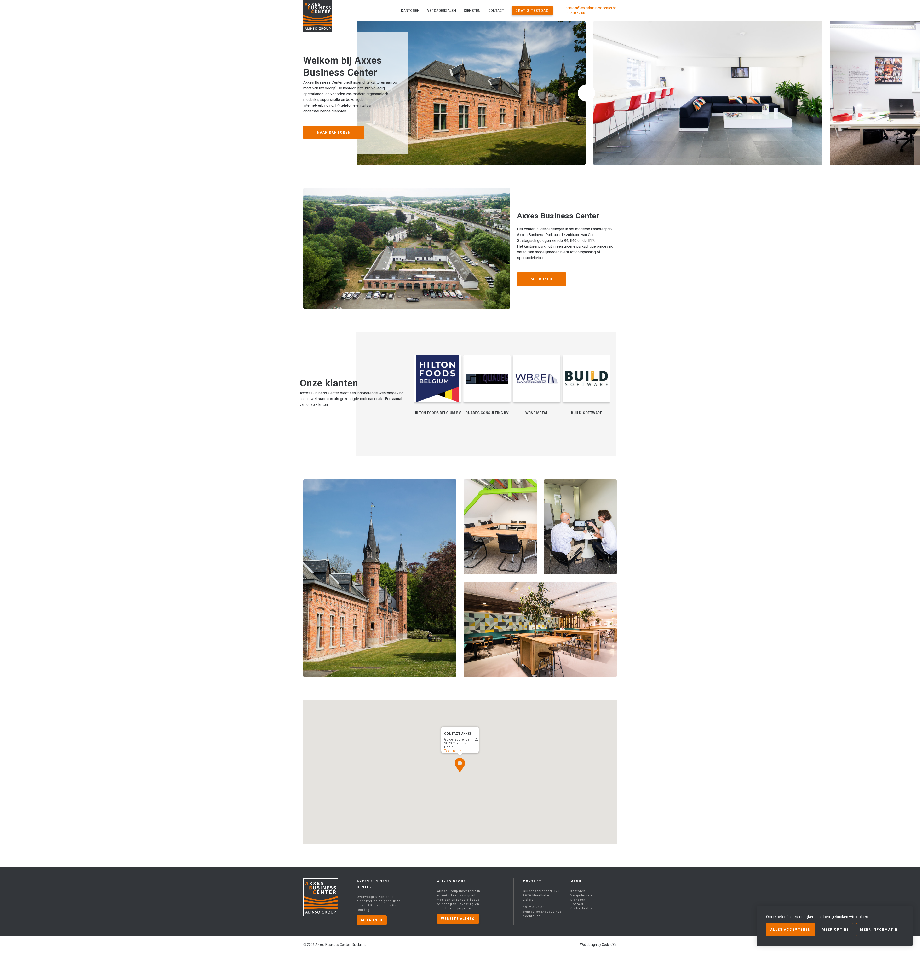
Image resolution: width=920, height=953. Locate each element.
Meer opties (835, 929)
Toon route (452, 751)
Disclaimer (360, 945)
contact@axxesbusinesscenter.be (591, 8)
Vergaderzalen (441, 10)
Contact (496, 10)
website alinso (458, 919)
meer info (372, 920)
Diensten (472, 10)
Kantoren (410, 10)
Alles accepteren (790, 929)
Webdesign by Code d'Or (598, 945)
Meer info (541, 279)
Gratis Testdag (532, 10)
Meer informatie (878, 929)
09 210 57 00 (575, 13)
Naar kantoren (334, 132)
